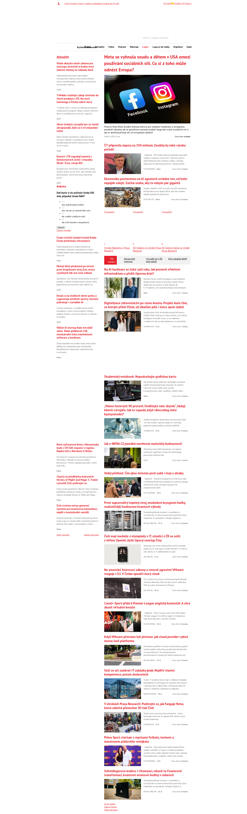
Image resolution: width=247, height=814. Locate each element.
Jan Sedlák (148, 557)
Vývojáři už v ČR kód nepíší (154, 260)
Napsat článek (110, 807)
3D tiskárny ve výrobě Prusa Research (147, 249)
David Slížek (109, 136)
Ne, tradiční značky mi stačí (73, 216)
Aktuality (99, 46)
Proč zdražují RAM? (177, 258)
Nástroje (134, 46)
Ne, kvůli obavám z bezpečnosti (75, 222)
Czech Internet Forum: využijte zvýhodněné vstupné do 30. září (91, 3)
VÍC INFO (167, 3)
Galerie (190, 46)
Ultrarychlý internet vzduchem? (129, 261)
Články (87, 46)
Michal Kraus (149, 660)
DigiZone (178, 46)
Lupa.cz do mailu (161, 46)
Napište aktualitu (91, 535)
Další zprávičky (63, 535)
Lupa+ (145, 46)
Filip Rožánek (149, 169)
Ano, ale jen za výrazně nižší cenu (76, 210)
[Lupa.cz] (60, 3)
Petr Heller (149, 199)
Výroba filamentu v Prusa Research (117, 249)
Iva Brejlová (149, 326)
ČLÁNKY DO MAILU (182, 3)
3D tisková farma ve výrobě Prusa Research (176, 249)
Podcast (122, 46)
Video (111, 46)
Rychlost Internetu (79, 47)
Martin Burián (150, 694)
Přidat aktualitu (111, 810)
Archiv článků (109, 804)
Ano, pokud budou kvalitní (73, 204)
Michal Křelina (150, 523)
